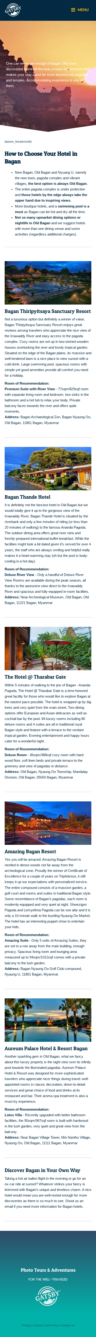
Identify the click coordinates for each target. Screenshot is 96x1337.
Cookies (38, 1325)
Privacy (26, 1325)
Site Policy (51, 1325)
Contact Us (67, 1325)
